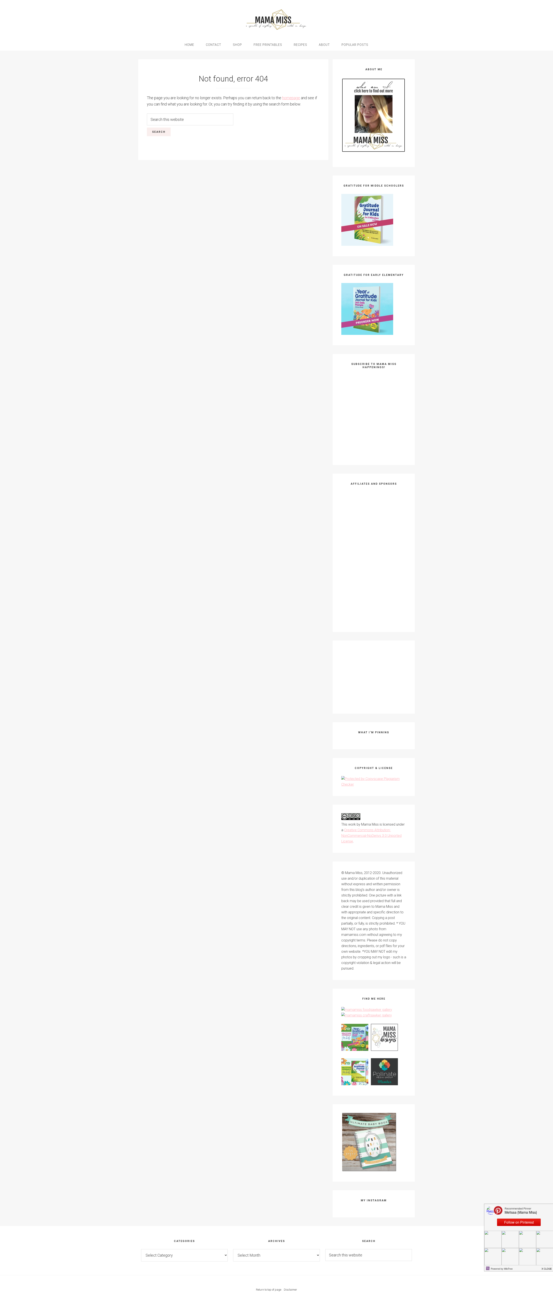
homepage (291, 98)
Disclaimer (290, 1289)
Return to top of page (268, 1289)
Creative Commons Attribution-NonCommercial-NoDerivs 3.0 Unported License (371, 835)
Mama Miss (276, 19)
